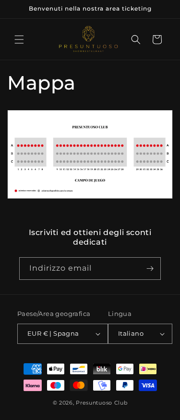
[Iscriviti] (149, 268)
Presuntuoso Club (101, 402)
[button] (19, 39)
